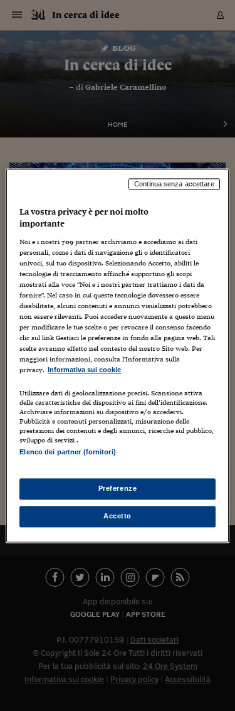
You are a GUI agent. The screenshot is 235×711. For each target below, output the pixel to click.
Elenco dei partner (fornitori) (67, 452)
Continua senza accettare (174, 184)
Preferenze (117, 488)
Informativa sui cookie (84, 370)
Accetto (117, 516)
